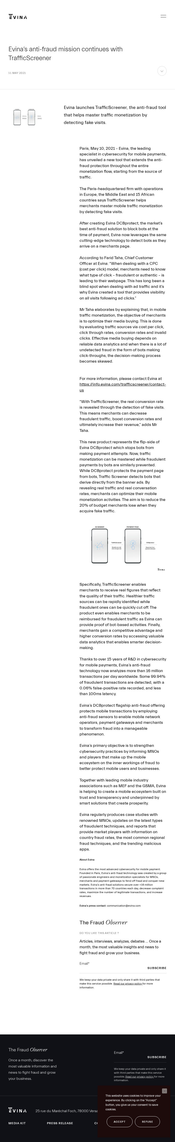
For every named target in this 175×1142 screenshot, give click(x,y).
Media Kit (17, 1123)
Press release (60, 1123)
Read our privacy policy (127, 983)
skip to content (162, 75)
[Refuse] (164, 1090)
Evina (18, 16)
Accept (120, 1121)
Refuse (147, 1121)
